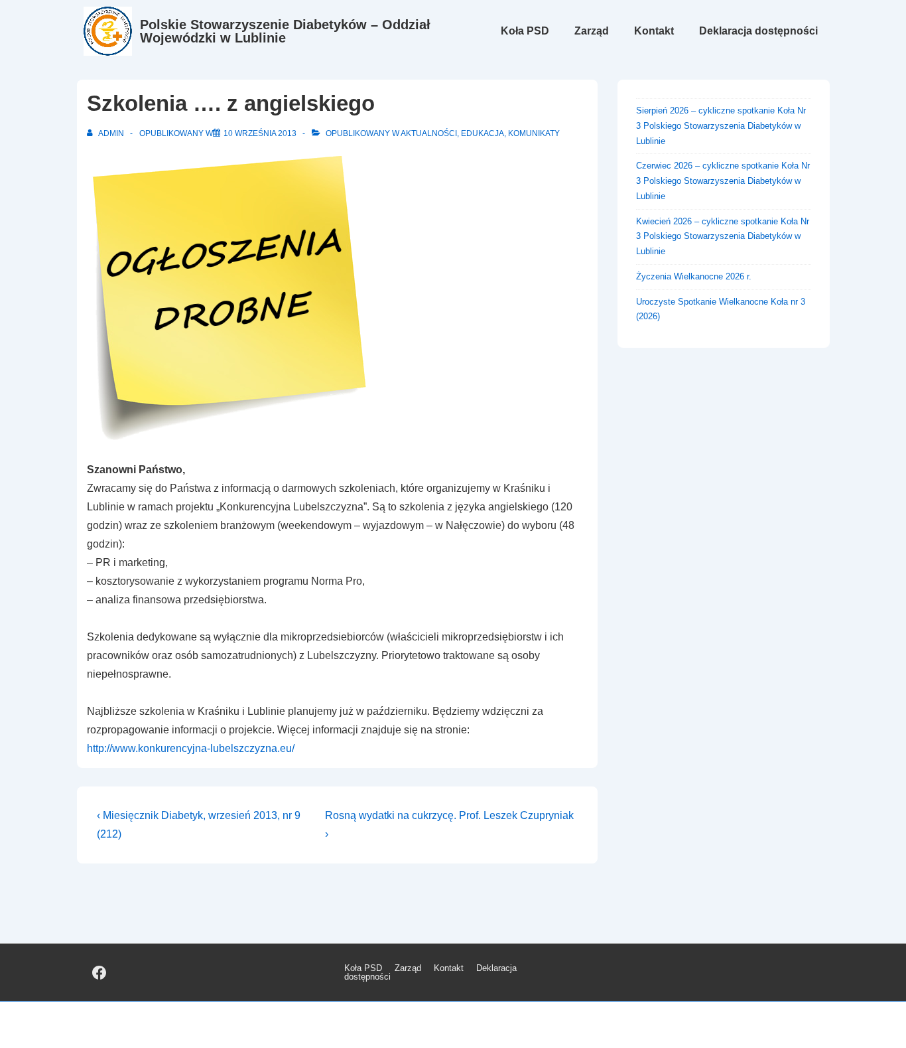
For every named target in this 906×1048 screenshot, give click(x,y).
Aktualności (429, 133)
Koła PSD (525, 31)
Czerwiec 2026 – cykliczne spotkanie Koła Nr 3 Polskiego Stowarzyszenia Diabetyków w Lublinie (723, 181)
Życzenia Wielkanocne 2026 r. (693, 276)
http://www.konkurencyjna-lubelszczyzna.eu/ (190, 748)
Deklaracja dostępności (758, 31)
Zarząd (591, 31)
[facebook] (99, 972)
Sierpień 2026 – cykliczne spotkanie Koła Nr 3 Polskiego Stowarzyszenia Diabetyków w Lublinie (721, 126)
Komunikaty (534, 133)
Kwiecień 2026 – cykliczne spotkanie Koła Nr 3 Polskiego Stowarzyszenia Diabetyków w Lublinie (722, 236)
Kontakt (654, 31)
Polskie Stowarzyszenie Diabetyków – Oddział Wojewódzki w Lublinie (285, 31)
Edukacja (482, 133)
